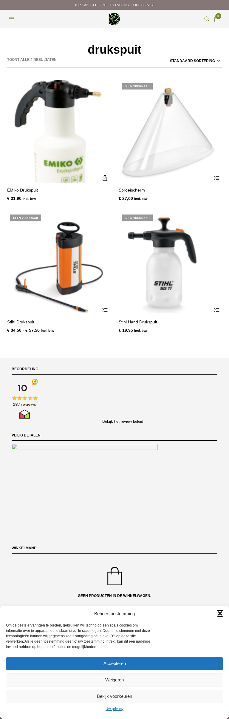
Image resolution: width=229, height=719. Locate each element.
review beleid (132, 421)
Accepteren (114, 663)
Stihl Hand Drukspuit (138, 322)
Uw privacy (114, 709)
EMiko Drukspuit (22, 190)
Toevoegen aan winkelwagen (105, 178)
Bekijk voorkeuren (114, 696)
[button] (220, 613)
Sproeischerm (132, 190)
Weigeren (114, 679)
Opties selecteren (105, 310)
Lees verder (216, 178)
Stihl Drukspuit (20, 322)
